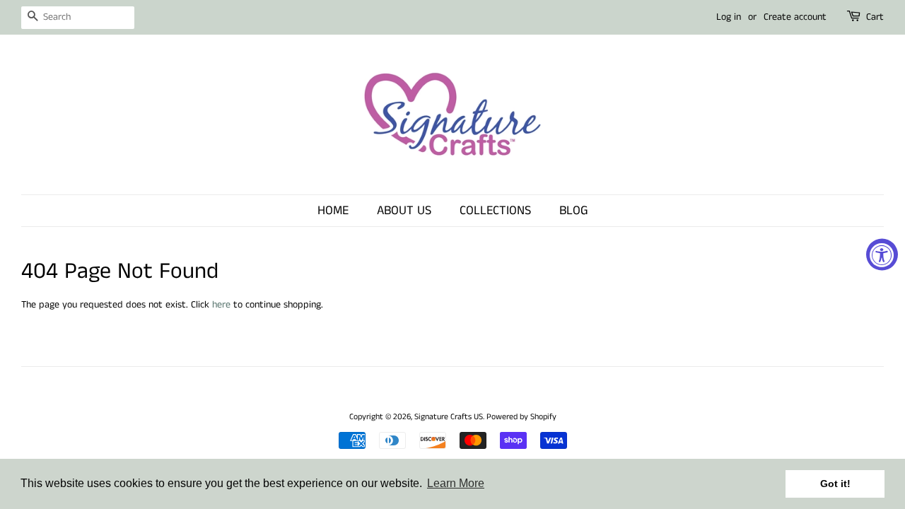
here (221, 305)
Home (333, 210)
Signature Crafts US (448, 417)
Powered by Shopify (521, 417)
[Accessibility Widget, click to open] (882, 255)
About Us (404, 210)
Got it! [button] (835, 483)
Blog (573, 210)
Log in (728, 17)
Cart (875, 17)
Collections (495, 210)
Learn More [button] (455, 483)
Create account (795, 17)
